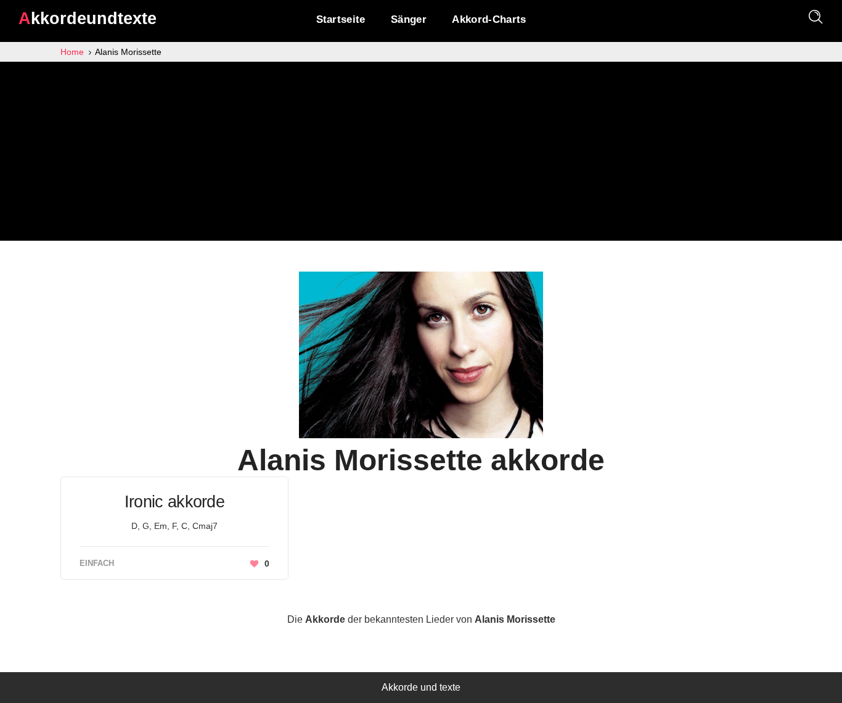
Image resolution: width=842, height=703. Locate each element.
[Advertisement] (421, 154)
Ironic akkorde (174, 502)
